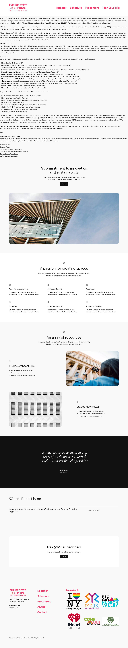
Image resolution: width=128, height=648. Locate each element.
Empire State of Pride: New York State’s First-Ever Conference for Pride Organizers (43, 510)
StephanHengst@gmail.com (9, 154)
